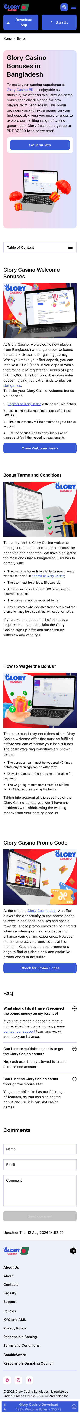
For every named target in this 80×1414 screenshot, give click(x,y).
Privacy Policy (14, 1328)
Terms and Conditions (21, 1345)
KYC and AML (14, 1319)
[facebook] (29, 1380)
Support (10, 1302)
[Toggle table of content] (70, 247)
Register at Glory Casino (24, 404)
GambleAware (14, 1355)
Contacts (11, 1284)
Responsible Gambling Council (28, 1363)
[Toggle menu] (73, 7)
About (8, 1276)
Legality (9, 1293)
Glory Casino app (42, 910)
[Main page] (16, 7)
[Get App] (40, 1406)
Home (7, 38)
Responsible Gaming (20, 1337)
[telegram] (7, 1380)
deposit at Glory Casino (48, 576)
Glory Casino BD (20, 90)
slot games (12, 385)
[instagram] (18, 1380)
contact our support (19, 1031)
